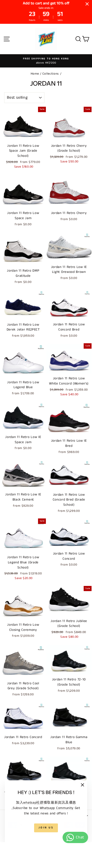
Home (35, 73)
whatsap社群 (33, 802)
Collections (50, 73)
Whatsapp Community (57, 808)
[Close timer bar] (87, 4)
